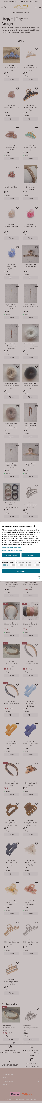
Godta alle (31, 555)
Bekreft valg (21, 571)
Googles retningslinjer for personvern (13, 550)
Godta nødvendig (11, 555)
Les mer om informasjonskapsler (12, 547)
